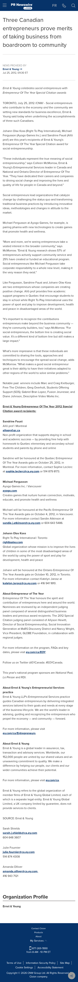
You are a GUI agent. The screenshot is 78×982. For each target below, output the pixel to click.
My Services (37, 940)
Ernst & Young (12, 906)
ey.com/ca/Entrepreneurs (19, 733)
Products (38, 932)
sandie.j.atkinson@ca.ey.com (21, 523)
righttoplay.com (13, 542)
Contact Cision (38, 928)
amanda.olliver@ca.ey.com (20, 871)
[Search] (73, 5)
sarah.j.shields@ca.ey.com (20, 833)
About (39, 936)
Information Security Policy (41, 963)
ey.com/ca (52, 780)
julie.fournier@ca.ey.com (19, 852)
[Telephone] (64, 5)
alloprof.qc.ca (11, 430)
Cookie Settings (24, 967)
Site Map (65, 963)
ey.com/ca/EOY (36, 652)
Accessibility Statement (50, 967)
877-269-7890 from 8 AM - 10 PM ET (38, 950)
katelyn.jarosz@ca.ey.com (20, 583)
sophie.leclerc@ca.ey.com (22, 471)
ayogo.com (10, 491)
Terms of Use (14, 963)
